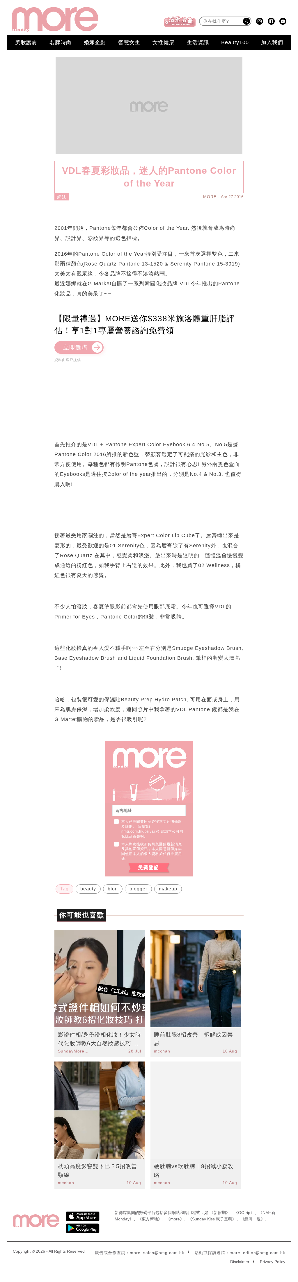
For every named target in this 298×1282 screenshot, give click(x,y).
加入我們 (272, 42)
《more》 (175, 1219)
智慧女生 (129, 42)
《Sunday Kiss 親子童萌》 (212, 1219)
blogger (138, 888)
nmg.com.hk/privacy (139, 831)
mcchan (162, 1051)
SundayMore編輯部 (74, 1051)
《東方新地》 (150, 1219)
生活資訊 (198, 42)
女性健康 (163, 42)
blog (113, 888)
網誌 (61, 197)
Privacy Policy (272, 1261)
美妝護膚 (26, 42)
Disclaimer (239, 1261)
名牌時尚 (60, 42)
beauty (88, 888)
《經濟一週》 (252, 1219)
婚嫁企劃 (95, 42)
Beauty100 (235, 42)
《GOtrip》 (244, 1212)
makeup (168, 888)
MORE (210, 196)
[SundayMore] (55, 19)
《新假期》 (220, 1212)
